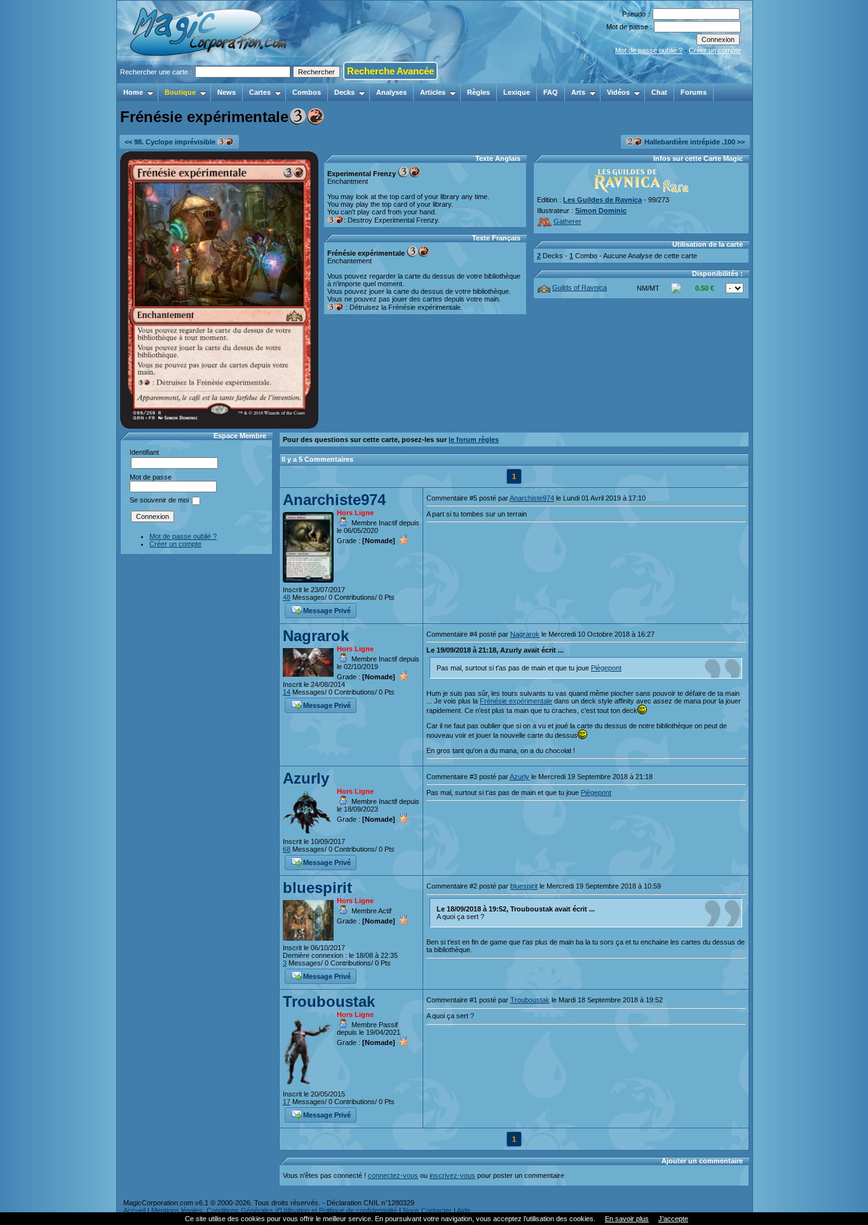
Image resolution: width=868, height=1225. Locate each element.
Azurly (306, 778)
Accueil (134, 1210)
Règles (478, 92)
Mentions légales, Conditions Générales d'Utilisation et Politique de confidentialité (274, 1210)
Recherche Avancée (390, 71)
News (226, 92)
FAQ (550, 92)
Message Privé (327, 610)
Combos (306, 92)
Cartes (260, 92)
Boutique (180, 92)
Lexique (516, 92)
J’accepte (673, 1218)
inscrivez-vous (452, 1175)
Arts (578, 92)
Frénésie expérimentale (516, 701)
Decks (344, 92)
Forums (694, 92)
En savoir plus (627, 1218)
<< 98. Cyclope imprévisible (171, 142)
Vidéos (618, 92)
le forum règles (474, 439)
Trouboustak (329, 1001)
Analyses (391, 92)
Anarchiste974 (334, 499)
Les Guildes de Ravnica (602, 200)
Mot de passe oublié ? (648, 50)
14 (286, 692)
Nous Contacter (427, 1210)
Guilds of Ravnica (579, 287)
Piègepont (606, 668)
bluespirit (317, 887)
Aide (463, 1210)
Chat (659, 92)
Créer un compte (715, 50)
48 (286, 597)
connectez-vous (393, 1175)
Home (133, 92)
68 (286, 849)
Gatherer (567, 221)
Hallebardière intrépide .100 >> (693, 142)
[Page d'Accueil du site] (209, 79)
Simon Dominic (601, 210)
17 (286, 1101)
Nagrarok (316, 635)
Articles (432, 92)
